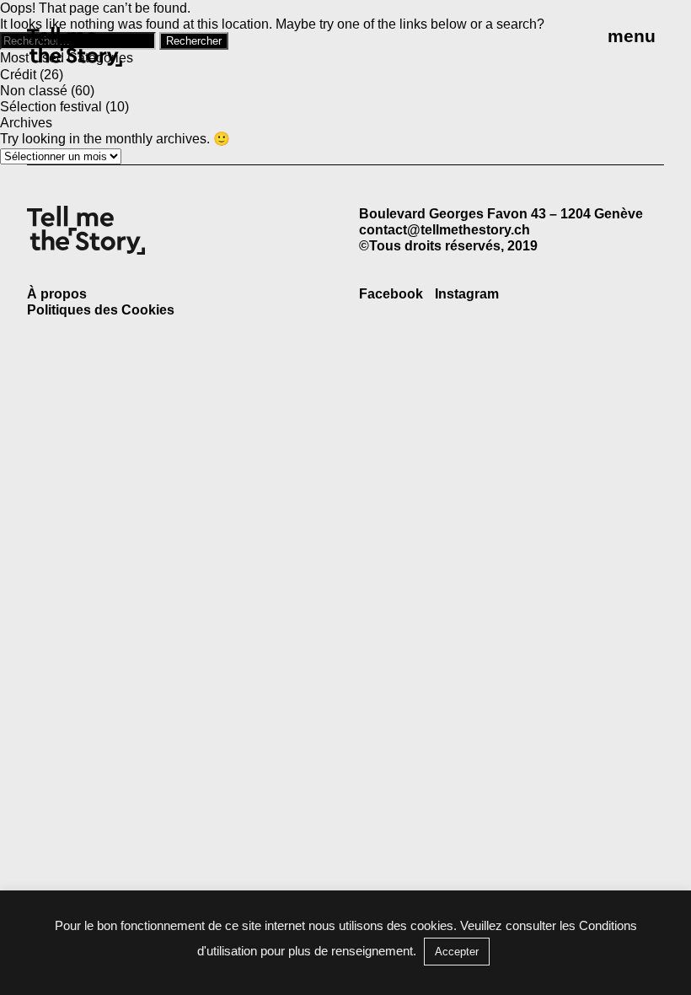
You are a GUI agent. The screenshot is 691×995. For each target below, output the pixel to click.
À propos (57, 294)
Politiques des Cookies (100, 310)
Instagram (467, 294)
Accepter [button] (457, 951)
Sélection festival (51, 107)
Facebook (391, 294)
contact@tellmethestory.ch (444, 230)
